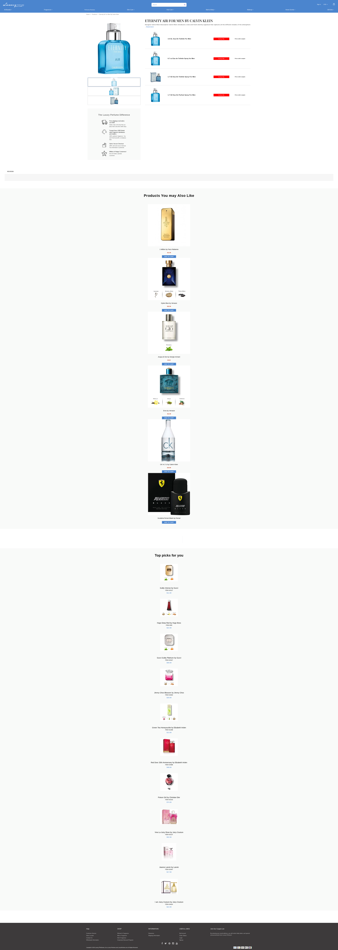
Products (94, 14)
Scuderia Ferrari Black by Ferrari (169, 518)
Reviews (10, 171)
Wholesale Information (92, 940)
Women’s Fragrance (123, 933)
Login (180, 937)
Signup (181, 940)
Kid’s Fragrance (121, 937)
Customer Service (91, 933)
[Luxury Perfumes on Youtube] (176, 943)
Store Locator (90, 935)
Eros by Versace (169, 411)
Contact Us (89, 937)
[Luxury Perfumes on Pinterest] (168, 943)
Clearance (151, 933)
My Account (182, 933)
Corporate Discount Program (125, 940)
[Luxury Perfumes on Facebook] (161, 943)
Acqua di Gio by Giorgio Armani (169, 357)
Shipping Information (154, 935)
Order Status (183, 935)
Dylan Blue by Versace (169, 303)
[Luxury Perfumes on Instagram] (172, 943)
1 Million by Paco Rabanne (169, 249)
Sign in (319, 4)
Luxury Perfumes (99, 947)
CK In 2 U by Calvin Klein (169, 464)
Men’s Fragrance (122, 935)
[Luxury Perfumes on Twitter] (165, 943)
